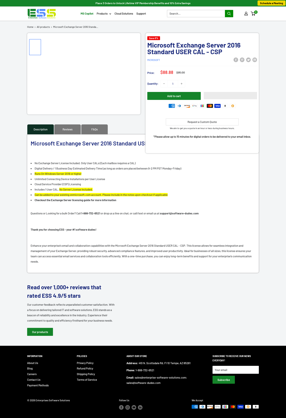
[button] (253, 14)
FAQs (94, 129)
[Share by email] (254, 59)
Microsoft (153, 59)
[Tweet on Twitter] (248, 59)
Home (30, 26)
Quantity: (152, 83)
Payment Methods (38, 385)
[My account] (246, 13)
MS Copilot (87, 13)
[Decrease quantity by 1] (164, 83)
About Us (32, 362)
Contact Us (33, 379)
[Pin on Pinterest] (242, 59)
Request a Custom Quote (202, 121)
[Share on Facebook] (236, 59)
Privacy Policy (85, 362)
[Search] (229, 13)
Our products (40, 332)
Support (141, 13)
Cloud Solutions (124, 13)
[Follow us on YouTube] (134, 407)
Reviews (67, 129)
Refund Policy (85, 368)
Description (41, 129)
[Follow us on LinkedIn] (140, 407)
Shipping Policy (86, 374)
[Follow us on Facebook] (121, 407)
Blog (30, 368)
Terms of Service (87, 379)
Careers (32, 374)
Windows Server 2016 (57, 173)
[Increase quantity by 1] (181, 83)
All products (43, 26)
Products (102, 13)
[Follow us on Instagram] (127, 407)
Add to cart (174, 96)
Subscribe (223, 379)
